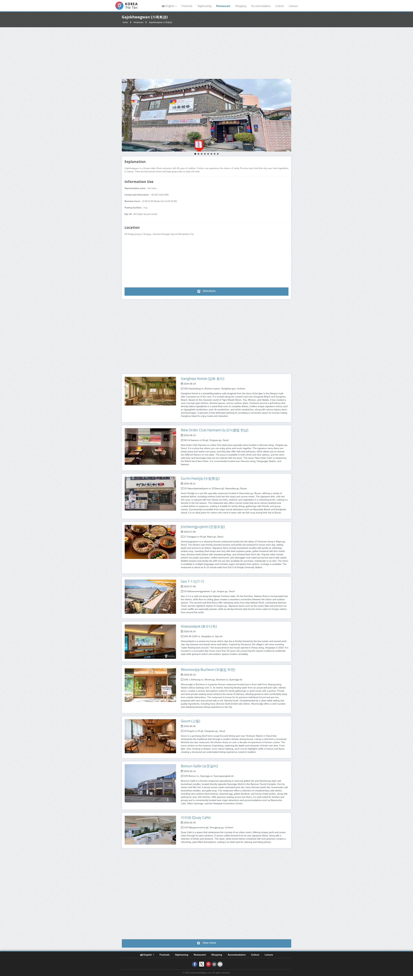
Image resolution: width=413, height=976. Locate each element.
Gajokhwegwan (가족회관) (160, 22)
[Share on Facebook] (194, 964)
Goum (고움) (190, 721)
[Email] (220, 964)
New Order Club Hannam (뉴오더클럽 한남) (214, 430)
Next (287, 115)
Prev (126, 115)
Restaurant (223, 6)
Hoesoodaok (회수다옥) (199, 626)
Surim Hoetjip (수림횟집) (200, 478)
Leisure (293, 6)
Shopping (240, 6)
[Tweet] (201, 964)
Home (125, 22)
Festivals (186, 6)
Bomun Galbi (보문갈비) (199, 766)
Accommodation (260, 6)
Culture (279, 6)
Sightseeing (204, 6)
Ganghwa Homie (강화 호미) (202, 378)
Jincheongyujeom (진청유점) (203, 526)
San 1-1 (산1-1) (192, 581)
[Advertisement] (206, 53)
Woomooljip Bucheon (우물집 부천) (208, 669)
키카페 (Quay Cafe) (196, 817)
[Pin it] (208, 964)
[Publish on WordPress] (214, 964)
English (170, 6)
